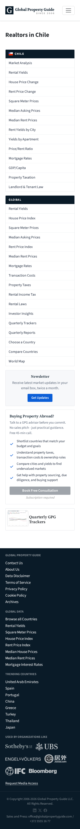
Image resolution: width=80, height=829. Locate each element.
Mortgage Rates (20, 158)
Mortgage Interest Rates (24, 664)
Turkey (10, 714)
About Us (12, 569)
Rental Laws (18, 304)
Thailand (12, 721)
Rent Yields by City (22, 129)
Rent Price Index (21, 246)
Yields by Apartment (23, 139)
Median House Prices (21, 651)
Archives (11, 602)
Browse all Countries (21, 619)
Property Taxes (20, 285)
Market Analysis (20, 63)
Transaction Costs (22, 275)
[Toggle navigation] (68, 10)
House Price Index (22, 218)
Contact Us (14, 563)
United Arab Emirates (21, 682)
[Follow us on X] (40, 810)
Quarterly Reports (22, 332)
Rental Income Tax (22, 294)
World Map (17, 361)
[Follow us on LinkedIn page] (34, 810)
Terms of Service (18, 582)
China (9, 701)
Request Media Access (21, 783)
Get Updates (40, 397)
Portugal (12, 695)
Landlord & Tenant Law (26, 187)
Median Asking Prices (24, 110)
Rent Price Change (22, 91)
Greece (10, 708)
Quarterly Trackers (22, 323)
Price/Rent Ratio (21, 148)
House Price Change (23, 82)
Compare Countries (23, 351)
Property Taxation (22, 177)
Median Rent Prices (23, 120)
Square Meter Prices (24, 101)
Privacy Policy (16, 589)
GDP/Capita (17, 167)
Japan (10, 727)
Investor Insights (21, 313)
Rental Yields (18, 72)
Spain (9, 688)
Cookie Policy (15, 595)
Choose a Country (22, 342)
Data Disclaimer (17, 576)
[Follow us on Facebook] (45, 810)
